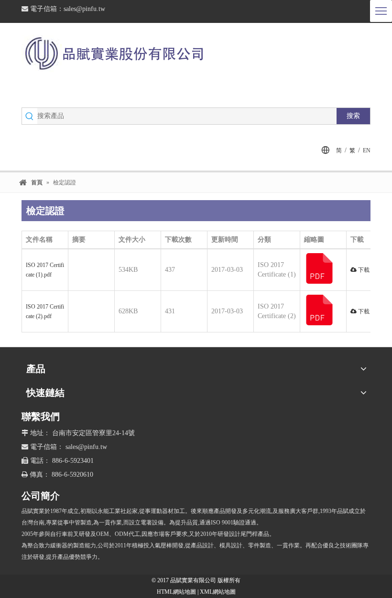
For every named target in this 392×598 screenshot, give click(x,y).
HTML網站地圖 (177, 591)
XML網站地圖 (218, 591)
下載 (363, 270)
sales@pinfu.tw (84, 8)
